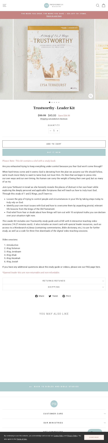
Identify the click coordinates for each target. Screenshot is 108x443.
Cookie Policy (59, 436)
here (98, 267)
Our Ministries (53, 423)
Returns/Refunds (54, 281)
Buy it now (54, 152)
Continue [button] (94, 437)
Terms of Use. (22, 439)
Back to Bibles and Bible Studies (56, 387)
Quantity (54, 125)
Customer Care (53, 414)
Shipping (44, 119)
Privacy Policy (72, 436)
